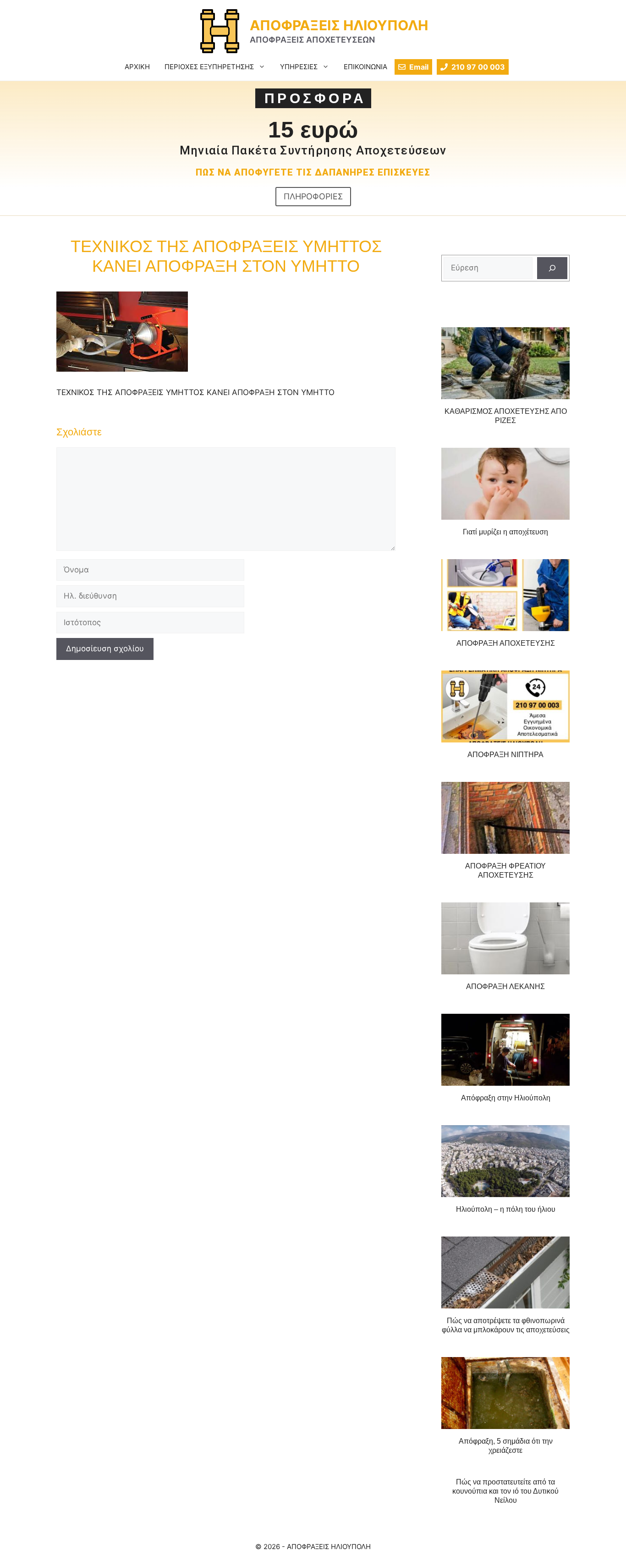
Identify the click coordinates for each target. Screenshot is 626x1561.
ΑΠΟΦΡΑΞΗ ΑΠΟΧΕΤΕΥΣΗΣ (505, 643)
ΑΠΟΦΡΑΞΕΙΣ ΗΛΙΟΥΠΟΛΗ (339, 25)
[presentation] (505, 363)
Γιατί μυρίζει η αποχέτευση (505, 532)
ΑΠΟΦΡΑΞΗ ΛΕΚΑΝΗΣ (505, 986)
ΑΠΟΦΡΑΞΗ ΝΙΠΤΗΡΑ (505, 755)
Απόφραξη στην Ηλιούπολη (505, 1098)
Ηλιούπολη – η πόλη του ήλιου (505, 1209)
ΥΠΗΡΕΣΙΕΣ (299, 66)
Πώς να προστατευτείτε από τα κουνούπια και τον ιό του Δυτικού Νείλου (505, 1491)
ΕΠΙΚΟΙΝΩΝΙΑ (365, 66)
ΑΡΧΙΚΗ (137, 66)
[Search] (552, 268)
